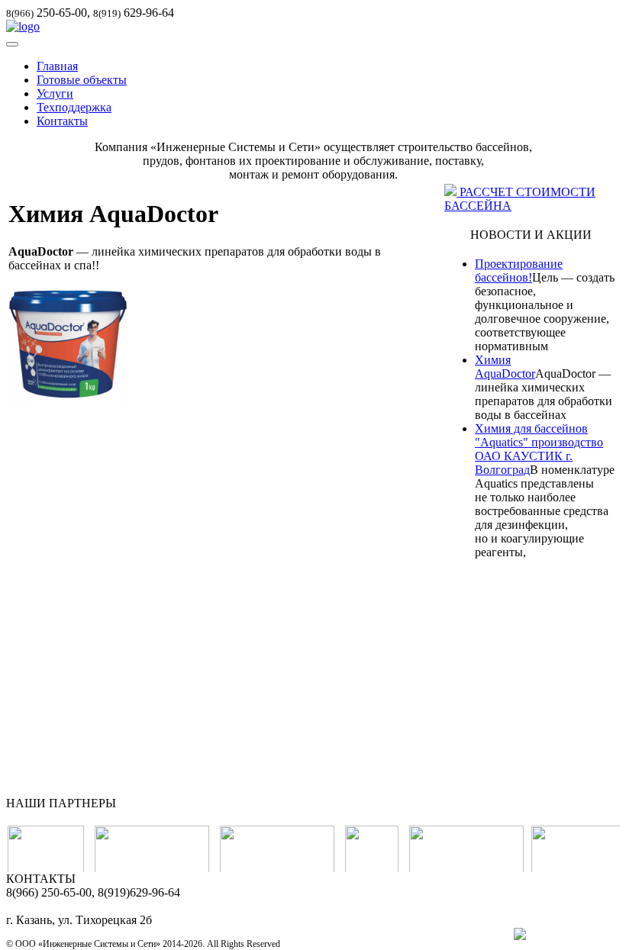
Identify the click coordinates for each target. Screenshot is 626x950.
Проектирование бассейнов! (519, 270)
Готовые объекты (82, 79)
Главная (57, 66)
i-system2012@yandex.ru (68, 906)
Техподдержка (74, 107)
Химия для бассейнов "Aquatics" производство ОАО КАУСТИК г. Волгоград (539, 449)
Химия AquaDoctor (505, 366)
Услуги (55, 93)
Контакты (62, 120)
